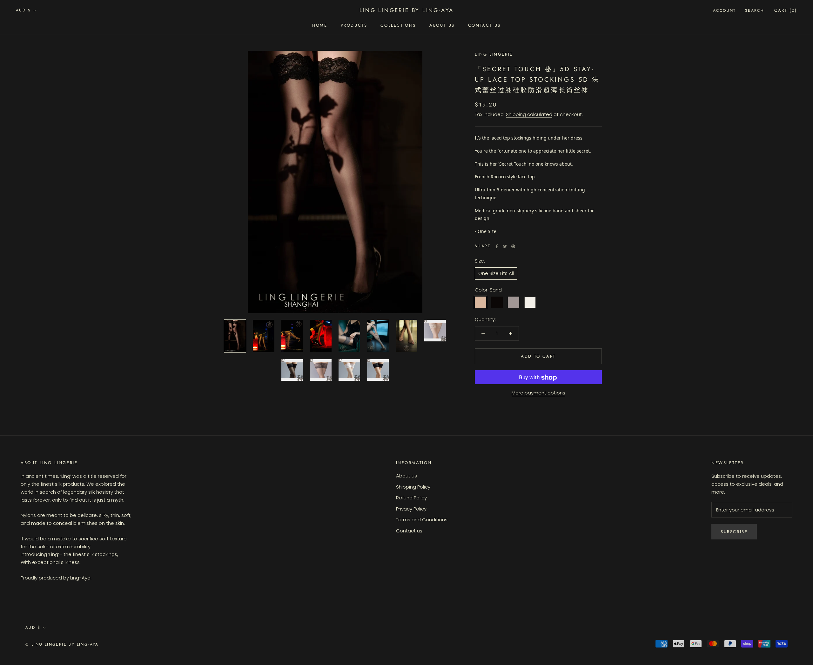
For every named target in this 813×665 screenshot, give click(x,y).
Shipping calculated (529, 114)
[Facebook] (497, 246)
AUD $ (23, 10)
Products (354, 25)
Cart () (785, 10)
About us (406, 475)
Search (754, 10)
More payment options (538, 393)
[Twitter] (505, 246)
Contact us (484, 25)
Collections (398, 25)
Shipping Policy (413, 486)
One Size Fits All (496, 273)
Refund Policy (411, 497)
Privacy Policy (411, 508)
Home (319, 25)
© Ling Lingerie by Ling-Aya (62, 644)
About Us (442, 25)
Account (724, 10)
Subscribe (734, 532)
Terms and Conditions (421, 519)
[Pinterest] (513, 246)
